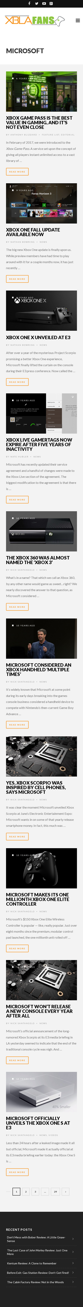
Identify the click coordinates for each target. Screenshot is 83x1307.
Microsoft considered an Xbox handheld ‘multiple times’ (38, 669)
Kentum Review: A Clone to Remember (31, 1263)
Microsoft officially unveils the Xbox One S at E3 (38, 1123)
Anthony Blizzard (23, 134)
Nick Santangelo (22, 570)
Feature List (50, 134)
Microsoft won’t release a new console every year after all (39, 1011)
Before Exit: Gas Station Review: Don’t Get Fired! (38, 1272)
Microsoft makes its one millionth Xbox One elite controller (37, 899)
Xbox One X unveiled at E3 (38, 337)
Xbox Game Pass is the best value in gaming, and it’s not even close (39, 122)
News (43, 242)
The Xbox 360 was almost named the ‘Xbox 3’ (38, 560)
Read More (17, 171)
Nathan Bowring (22, 242)
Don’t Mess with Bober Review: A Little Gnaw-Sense (36, 1239)
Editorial (68, 134)
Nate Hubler (19, 456)
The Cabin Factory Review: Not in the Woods (35, 1282)
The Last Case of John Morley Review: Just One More (37, 1252)
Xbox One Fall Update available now (33, 232)
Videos (53, 1135)
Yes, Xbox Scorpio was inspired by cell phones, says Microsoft (36, 787)
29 (55, 1191)
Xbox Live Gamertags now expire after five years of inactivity (39, 444)
